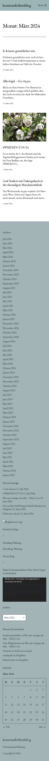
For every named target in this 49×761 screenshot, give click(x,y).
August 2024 (9, 341)
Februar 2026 (9, 261)
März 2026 (8, 256)
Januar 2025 (9, 319)
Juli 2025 (7, 292)
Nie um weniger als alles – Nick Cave (21, 498)
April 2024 (8, 359)
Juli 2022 (7, 448)
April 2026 (8, 252)
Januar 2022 (9, 475)
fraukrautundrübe (12, 635)
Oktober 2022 (10, 434)
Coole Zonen (9, 489)
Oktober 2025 (10, 279)
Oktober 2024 (10, 332)
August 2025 (9, 288)
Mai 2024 (7, 354)
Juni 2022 (7, 452)
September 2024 (11, 336)
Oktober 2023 (10, 385)
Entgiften (21, 655)
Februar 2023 (9, 417)
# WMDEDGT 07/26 (13, 493)
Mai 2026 (7, 247)
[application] (24, 590)
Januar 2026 (9, 265)
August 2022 (9, 443)
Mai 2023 (7, 403)
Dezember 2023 (11, 377)
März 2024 (8, 363)
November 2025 (11, 274)
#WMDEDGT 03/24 (16, 147)
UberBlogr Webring (12, 548)
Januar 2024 (9, 372)
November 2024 (11, 328)
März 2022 (8, 466)
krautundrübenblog (17, 5)
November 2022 (11, 430)
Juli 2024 (7, 345)
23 (37, 712)
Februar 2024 (9, 368)
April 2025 (8, 305)
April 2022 (8, 461)
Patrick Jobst (9, 659)
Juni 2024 (7, 350)
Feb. (8, 726)
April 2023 (8, 408)
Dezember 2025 (11, 270)
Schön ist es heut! (11, 513)
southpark (8, 655)
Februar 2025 (9, 314)
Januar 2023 (9, 421)
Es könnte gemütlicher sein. (19, 51)
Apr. (41, 726)
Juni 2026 (7, 243)
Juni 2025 (7, 296)
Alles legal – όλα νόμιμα (16, 81)
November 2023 (11, 381)
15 (30, 704)
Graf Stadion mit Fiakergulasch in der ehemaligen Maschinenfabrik (23, 183)
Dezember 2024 (11, 323)
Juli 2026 (7, 239)
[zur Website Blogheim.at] (13, 521)
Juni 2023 (7, 399)
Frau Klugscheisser (12, 643)
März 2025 (8, 310)
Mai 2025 (7, 301)
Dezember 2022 (11, 426)
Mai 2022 (7, 457)
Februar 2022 (9, 470)
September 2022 (11, 439)
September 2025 (11, 283)
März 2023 (8, 412)
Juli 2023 (7, 394)
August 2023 (9, 390)
